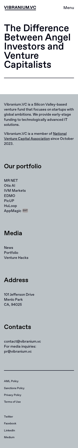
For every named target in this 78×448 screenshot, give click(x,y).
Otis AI (9, 185)
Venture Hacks (16, 257)
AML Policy (11, 381)
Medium (9, 437)
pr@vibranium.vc (18, 351)
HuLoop (10, 206)
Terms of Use (12, 402)
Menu (68, 8)
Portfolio (11, 252)
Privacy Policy (12, 395)
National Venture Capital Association (35, 136)
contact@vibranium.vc (22, 341)
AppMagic (16, 211)
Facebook (10, 423)
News (8, 247)
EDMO (9, 196)
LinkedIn (9, 430)
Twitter (8, 417)
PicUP (9, 201)
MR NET (11, 180)
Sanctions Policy (14, 388)
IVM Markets (15, 190)
